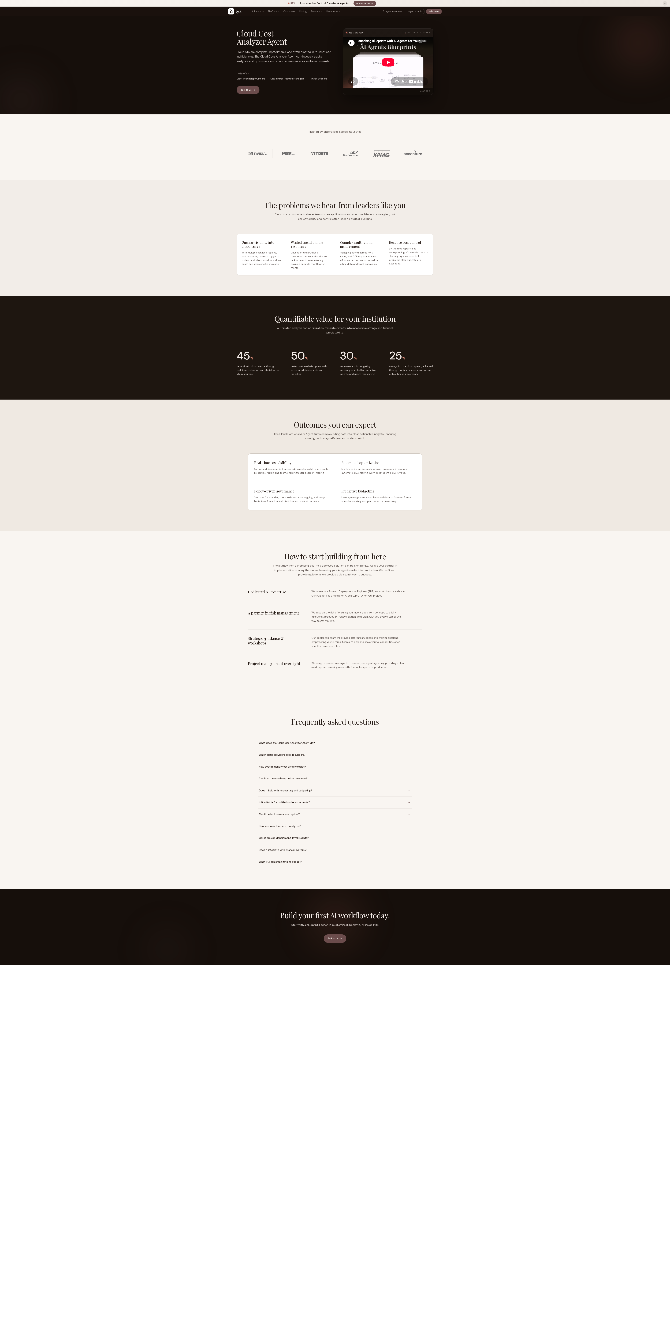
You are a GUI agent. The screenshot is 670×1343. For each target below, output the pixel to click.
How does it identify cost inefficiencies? (282, 766)
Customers (289, 11)
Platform (272, 11)
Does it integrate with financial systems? (283, 850)
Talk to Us (434, 11)
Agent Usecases (394, 11)
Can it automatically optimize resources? (283, 778)
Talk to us (246, 89)
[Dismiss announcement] (665, 3)
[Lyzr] (236, 11)
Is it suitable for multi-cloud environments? (284, 802)
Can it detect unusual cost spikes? (279, 814)
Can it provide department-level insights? (284, 838)
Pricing (303, 11)
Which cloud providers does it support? (282, 754)
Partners (315, 11)
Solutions (256, 11)
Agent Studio (415, 11)
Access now (366, 4)
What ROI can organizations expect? (280, 861)
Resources (332, 11)
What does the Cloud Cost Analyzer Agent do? (287, 743)
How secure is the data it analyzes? (280, 826)
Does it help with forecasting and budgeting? (285, 790)
